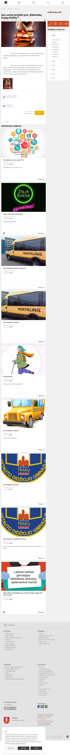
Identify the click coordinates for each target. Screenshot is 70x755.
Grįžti (6, 121)
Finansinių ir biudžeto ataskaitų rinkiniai (14, 679)
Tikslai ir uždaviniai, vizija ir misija (13, 637)
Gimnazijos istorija (9, 633)
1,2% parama (42, 679)
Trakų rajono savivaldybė (18, 720)
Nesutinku (23, 748)
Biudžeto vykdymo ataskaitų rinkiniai (14, 667)
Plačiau (40, 179)
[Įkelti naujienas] (19, 2)
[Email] (46, 706)
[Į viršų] (67, 736)
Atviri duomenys (43, 695)
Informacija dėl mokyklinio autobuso (14, 539)
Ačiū (39, 113)
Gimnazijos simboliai (10, 647)
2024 (53, 65)
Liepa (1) (55, 42)
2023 (53, 69)
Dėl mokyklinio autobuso (11, 322)
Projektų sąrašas (9, 677)
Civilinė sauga (42, 691)
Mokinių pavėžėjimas (44, 643)
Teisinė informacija (43, 693)
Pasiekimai (7, 639)
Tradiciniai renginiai (10, 643)
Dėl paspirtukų (7, 376)
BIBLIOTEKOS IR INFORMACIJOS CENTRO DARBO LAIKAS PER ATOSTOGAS (22, 594)
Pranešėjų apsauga (43, 677)
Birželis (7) (55, 44)
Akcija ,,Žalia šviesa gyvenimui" (13, 214)
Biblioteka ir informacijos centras (47, 639)
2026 (53, 35)
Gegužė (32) (56, 47)
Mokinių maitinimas (43, 637)
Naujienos (10, 9)
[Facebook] (39, 706)
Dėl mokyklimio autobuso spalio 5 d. (14, 268)
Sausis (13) (55, 56)
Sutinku (36, 748)
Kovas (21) (55, 52)
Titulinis (3, 9)
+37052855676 (43, 718)
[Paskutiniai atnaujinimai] (33, 2)
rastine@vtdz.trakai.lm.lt (46, 720)
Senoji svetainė (9, 649)
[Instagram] (42, 706)
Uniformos (41, 685)
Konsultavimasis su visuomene (46, 673)
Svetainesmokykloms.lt (57, 737)
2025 (53, 61)
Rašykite (7, 708)
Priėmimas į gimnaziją (10, 645)
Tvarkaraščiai (11, 625)
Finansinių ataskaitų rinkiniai (12, 669)
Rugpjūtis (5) (56, 40)
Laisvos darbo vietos (44, 669)
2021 (53, 78)
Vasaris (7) (55, 54)
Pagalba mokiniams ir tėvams (46, 635)
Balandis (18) (56, 49)
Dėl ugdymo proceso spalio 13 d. (13, 160)
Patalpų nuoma (42, 641)
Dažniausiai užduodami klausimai (47, 675)
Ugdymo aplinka (9, 635)
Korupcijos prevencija (44, 689)
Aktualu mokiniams (43, 683)
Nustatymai (11, 748)
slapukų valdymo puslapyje (18, 743)
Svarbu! (17, 9)
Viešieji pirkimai (9, 675)
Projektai (7, 673)
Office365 (41, 633)
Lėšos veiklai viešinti (10, 671)
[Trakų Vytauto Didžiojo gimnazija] (6, 2)
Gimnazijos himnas (10, 641)
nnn (40, 687)
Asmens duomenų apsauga (46, 671)
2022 (53, 74)
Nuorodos (41, 667)
